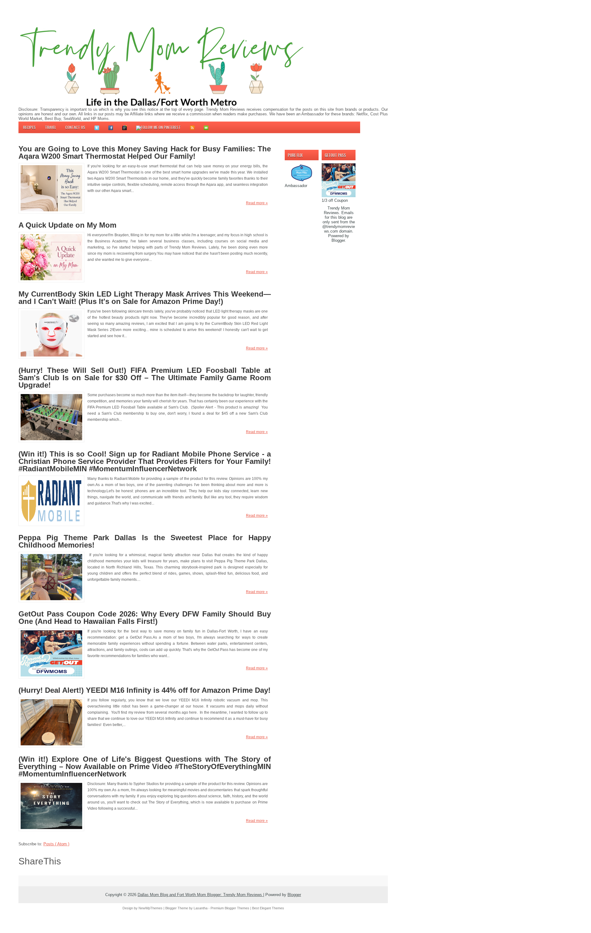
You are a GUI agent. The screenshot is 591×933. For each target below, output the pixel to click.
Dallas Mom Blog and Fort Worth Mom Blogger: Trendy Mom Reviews (200, 894)
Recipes (29, 127)
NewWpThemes (151, 908)
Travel (50, 127)
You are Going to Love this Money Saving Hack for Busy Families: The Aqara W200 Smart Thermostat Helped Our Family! (144, 152)
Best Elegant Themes (268, 908)
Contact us (75, 127)
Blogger (338, 240)
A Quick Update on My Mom (67, 225)
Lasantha (201, 908)
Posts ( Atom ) (56, 844)
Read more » (257, 203)
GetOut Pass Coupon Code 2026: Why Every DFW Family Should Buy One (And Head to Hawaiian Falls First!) (144, 617)
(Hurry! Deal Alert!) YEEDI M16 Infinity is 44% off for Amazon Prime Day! (144, 690)
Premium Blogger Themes (230, 908)
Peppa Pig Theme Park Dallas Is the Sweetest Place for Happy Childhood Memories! (144, 541)
